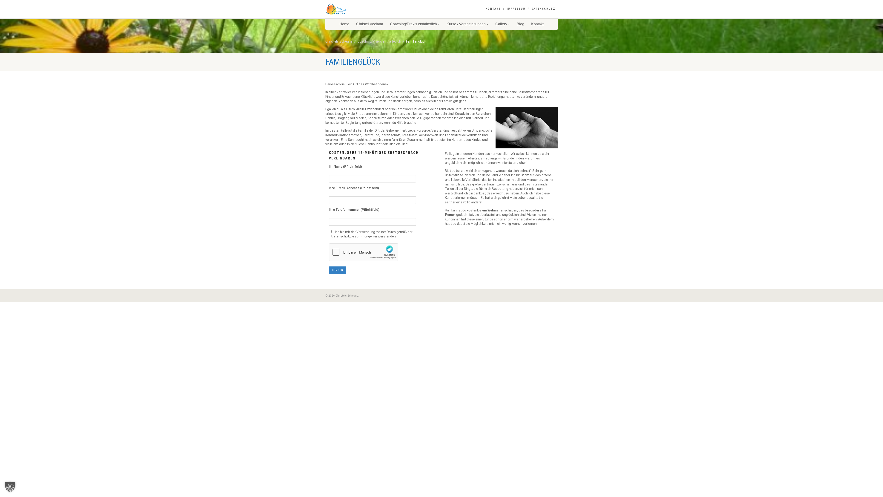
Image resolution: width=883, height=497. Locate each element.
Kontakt (493, 8)
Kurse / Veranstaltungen (466, 24)
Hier (448, 210)
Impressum (516, 8)
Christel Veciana (369, 24)
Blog (520, 24)
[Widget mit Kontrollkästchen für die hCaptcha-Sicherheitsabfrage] (363, 252)
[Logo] (361, 9)
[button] (10, 487)
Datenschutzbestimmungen (352, 236)
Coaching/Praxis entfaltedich (413, 24)
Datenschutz (543, 8)
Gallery (501, 24)
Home (344, 24)
